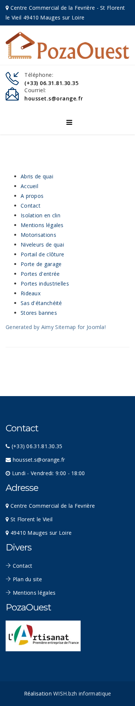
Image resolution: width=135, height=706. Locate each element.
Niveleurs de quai (42, 244)
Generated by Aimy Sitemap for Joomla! (56, 327)
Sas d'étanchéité (41, 303)
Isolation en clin (40, 215)
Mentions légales (42, 225)
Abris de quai (37, 176)
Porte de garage (41, 264)
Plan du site (26, 579)
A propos (32, 195)
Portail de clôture (42, 254)
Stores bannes (39, 312)
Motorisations (38, 234)
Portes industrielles (45, 283)
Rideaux (30, 293)
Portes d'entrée (40, 273)
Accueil (29, 186)
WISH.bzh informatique (82, 693)
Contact (30, 205)
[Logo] (67, 45)
